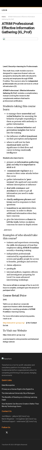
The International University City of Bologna (18, 393)
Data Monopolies (8, 385)
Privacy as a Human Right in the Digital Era (18, 389)
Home (4, 17)
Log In (4, 10)
